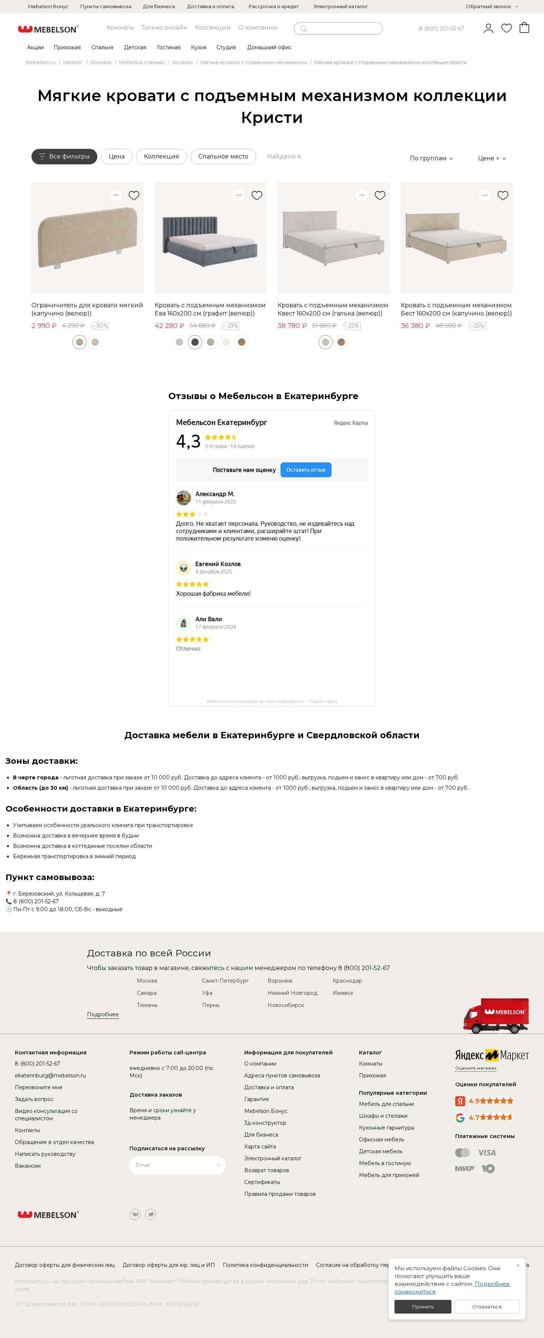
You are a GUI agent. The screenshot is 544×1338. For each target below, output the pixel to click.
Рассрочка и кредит (274, 6)
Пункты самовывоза (105, 6)
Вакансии (28, 1166)
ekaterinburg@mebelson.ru (50, 1075)
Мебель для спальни (386, 1104)
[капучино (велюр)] (80, 342)
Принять (423, 1306)
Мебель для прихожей (389, 1175)
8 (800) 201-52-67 (441, 28)
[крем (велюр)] (226, 342)
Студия (226, 47)
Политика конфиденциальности (265, 1265)
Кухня (198, 47)
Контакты (27, 1130)
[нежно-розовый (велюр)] (95, 342)
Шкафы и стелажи (383, 1116)
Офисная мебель (381, 1139)
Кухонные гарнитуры (386, 1127)
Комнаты (120, 27)
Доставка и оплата (210, 6)
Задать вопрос (34, 1099)
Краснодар (347, 980)
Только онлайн (164, 27)
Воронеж (280, 980)
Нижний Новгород (293, 993)
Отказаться (486, 1306)
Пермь (210, 1005)
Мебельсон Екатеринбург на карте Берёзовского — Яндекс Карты (272, 701)
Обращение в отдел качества (54, 1142)
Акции (35, 47)
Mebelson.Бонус (48, 6)
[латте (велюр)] (242, 342)
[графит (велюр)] (195, 342)
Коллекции (213, 27)
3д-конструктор (265, 1123)
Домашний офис (269, 47)
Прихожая (67, 47)
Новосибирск (286, 1005)
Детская (135, 47)
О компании (258, 27)
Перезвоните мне (39, 1087)
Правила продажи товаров (280, 1194)
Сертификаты (262, 1182)
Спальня (102, 47)
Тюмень (147, 1005)
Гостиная (169, 47)
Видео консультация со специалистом (46, 1115)
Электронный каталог (340, 6)
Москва (147, 980)
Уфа (207, 993)
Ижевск (343, 993)
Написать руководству (45, 1154)
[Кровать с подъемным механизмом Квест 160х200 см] (334, 238)
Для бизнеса (159, 6)
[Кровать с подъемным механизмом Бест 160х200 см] (457, 238)
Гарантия (256, 1099)
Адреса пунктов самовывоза (282, 1075)
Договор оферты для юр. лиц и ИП (168, 1265)
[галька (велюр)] (179, 342)
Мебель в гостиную (385, 1163)
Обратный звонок (488, 6)
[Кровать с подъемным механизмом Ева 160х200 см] (211, 238)
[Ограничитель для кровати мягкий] (87, 238)
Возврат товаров (266, 1170)
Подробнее (103, 1014)
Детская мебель (380, 1151)
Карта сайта (260, 1146)
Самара (147, 993)
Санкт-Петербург (225, 980)
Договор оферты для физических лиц (65, 1265)
